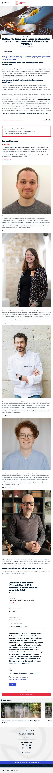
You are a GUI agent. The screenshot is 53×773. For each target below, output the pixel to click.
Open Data (31, 765)
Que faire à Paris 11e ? (12, 770)
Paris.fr (37, 762)
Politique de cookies (39, 765)
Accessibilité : (20, 765)
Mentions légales (6, 765)
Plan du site (47, 765)
